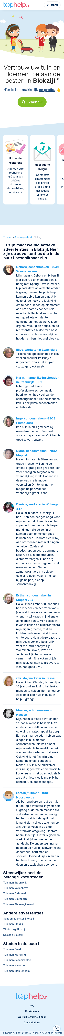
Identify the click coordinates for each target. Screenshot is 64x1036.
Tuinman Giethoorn (15, 898)
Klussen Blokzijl (13, 934)
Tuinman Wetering (14, 954)
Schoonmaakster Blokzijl (18, 918)
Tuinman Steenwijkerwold (19, 904)
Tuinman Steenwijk (15, 882)
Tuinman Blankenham (16, 971)
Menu (54, 4)
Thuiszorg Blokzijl (14, 929)
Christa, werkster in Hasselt (36, 678)
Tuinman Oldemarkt (15, 893)
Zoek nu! (36, 102)
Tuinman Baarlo (12, 949)
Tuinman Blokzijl (13, 924)
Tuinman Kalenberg (15, 965)
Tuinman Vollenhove (15, 888)
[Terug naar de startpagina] (16, 5)
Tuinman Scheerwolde (17, 960)
